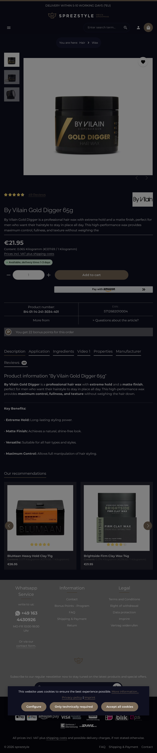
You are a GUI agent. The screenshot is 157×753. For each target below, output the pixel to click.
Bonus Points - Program (72, 606)
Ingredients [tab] (63, 351)
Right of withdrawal (124, 606)
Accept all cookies (119, 706)
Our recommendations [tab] (25, 473)
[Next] (146, 178)
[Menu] (8, 27)
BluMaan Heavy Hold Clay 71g (30, 556)
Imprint (124, 619)
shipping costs (56, 738)
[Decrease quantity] (8, 275)
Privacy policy (72, 697)
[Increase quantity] (48, 275)
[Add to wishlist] (143, 62)
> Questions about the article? (116, 320)
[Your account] (138, 27)
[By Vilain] (142, 199)
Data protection (124, 612)
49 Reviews (37, 195)
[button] (103, 291)
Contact (72, 599)
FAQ (72, 612)
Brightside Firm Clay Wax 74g (106, 556)
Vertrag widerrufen (124, 625)
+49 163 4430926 (27, 616)
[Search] (125, 27)
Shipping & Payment (72, 619)
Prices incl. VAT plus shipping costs (29, 254)
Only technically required (74, 706)
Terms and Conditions (124, 599)
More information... (125, 691)
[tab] (14, 352)
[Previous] (137, 178)
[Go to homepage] (78, 15)
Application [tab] (39, 351)
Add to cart (91, 275)
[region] (78, 118)
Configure (33, 706)
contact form (25, 646)
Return (72, 625)
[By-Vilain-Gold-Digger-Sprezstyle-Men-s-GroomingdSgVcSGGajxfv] (88, 116)
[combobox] (102, 27)
